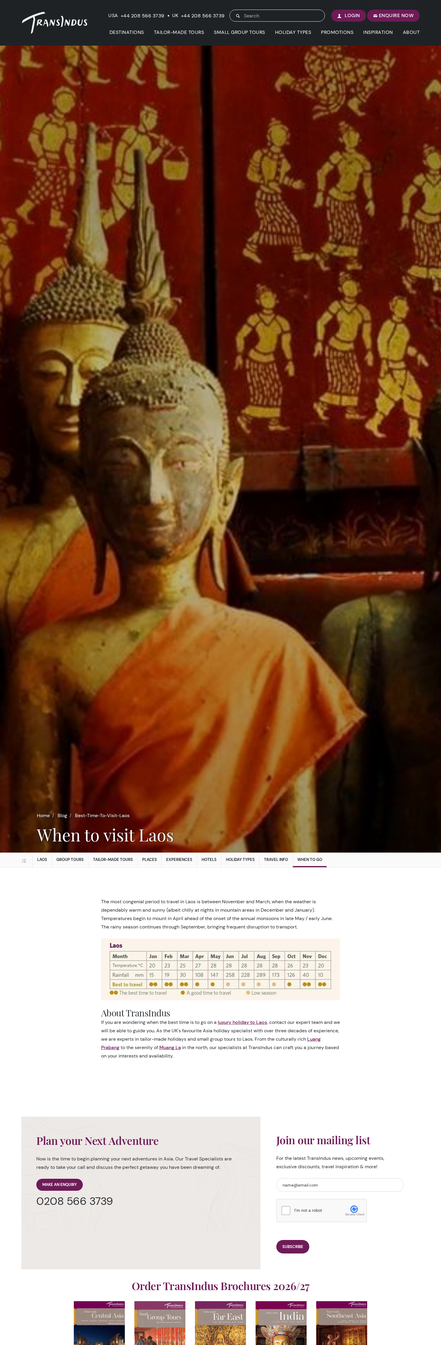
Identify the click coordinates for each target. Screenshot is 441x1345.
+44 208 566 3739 (142, 16)
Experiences (179, 859)
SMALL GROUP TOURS (239, 32)
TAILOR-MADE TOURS (179, 32)
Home (43, 815)
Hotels (209, 859)
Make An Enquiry (59, 1184)
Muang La (170, 1047)
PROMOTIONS (337, 32)
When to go (309, 859)
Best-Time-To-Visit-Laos (102, 815)
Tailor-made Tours (113, 859)
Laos (42, 859)
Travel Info (276, 859)
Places (149, 859)
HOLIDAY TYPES (293, 32)
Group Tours (70, 859)
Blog (62, 815)
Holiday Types (240, 859)
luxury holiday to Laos (242, 1022)
